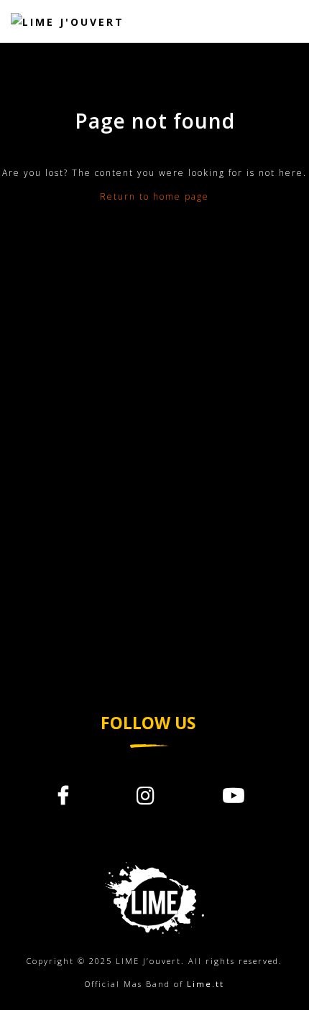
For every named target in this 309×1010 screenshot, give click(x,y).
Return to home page (154, 196)
